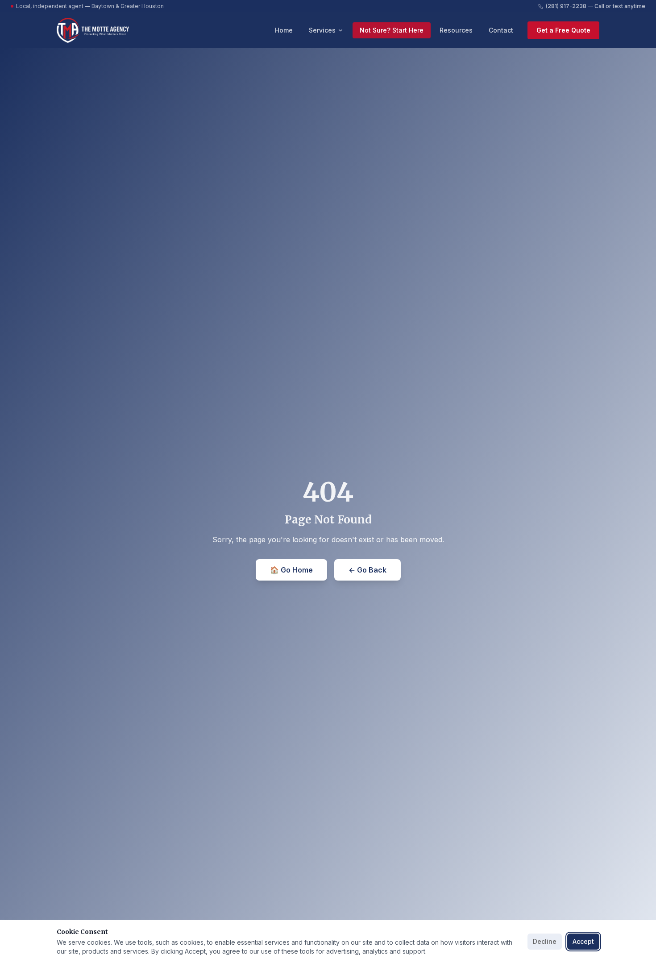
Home (284, 30)
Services (322, 30)
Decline (544, 941)
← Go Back (367, 569)
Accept (583, 941)
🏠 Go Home (291, 569)
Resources (456, 30)
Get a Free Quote (563, 30)
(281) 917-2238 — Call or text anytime (595, 6)
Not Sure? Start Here (391, 30)
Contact (501, 30)
